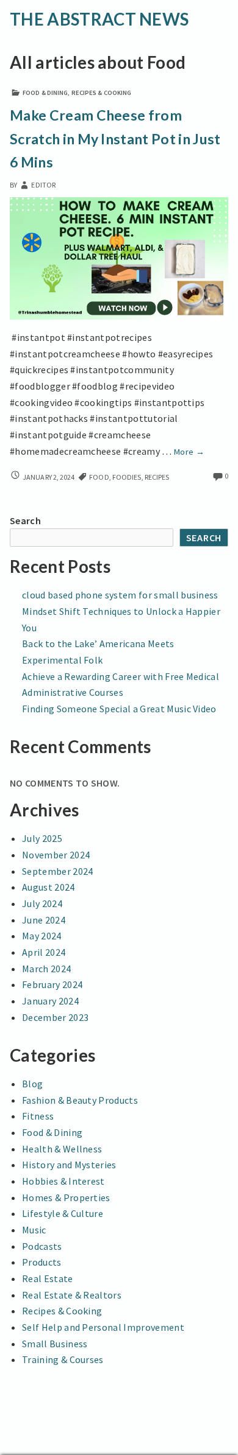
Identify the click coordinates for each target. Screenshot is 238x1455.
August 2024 (48, 887)
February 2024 (52, 984)
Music (34, 1230)
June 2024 (43, 920)
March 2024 (46, 968)
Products (42, 1262)
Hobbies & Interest (63, 1181)
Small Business (54, 1344)
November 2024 (56, 855)
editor (43, 184)
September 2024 (57, 871)
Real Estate (47, 1278)
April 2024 (43, 952)
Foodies (127, 477)
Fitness (38, 1116)
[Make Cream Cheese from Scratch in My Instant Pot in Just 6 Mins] (119, 257)
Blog (32, 1084)
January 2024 (50, 1001)
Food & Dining (45, 93)
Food (99, 477)
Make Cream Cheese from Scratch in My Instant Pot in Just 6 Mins (115, 138)
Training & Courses (63, 1359)
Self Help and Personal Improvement (103, 1327)
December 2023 (55, 1017)
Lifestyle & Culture (62, 1213)
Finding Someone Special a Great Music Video (119, 709)
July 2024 (42, 903)
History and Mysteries (69, 1165)
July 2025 (42, 838)
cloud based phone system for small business (120, 595)
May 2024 (42, 936)
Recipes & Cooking (101, 93)
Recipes (157, 477)
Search (25, 520)
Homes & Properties (66, 1197)
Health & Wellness (62, 1149)
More (189, 451)
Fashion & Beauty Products (80, 1100)
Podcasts (42, 1246)
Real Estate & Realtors (71, 1295)
